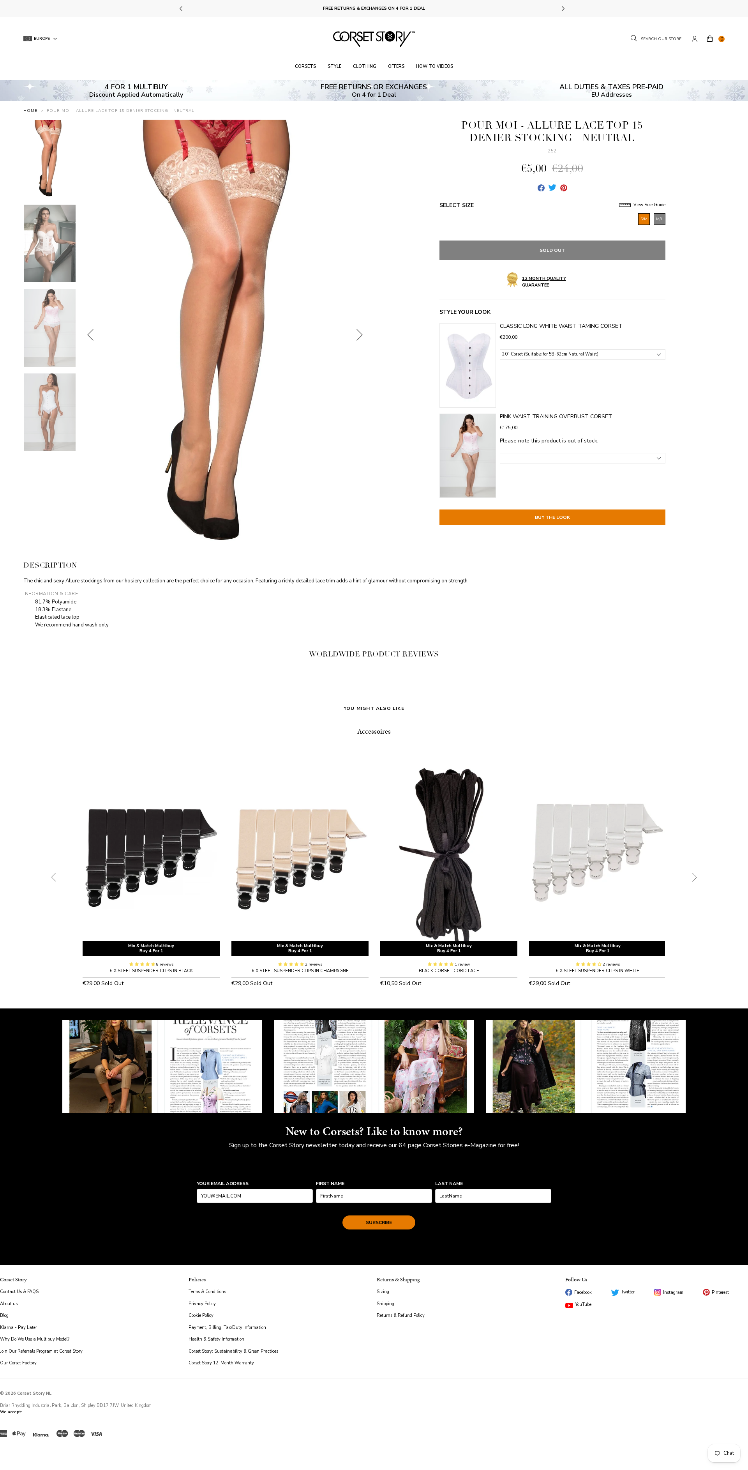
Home (30, 110)
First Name (330, 1183)
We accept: (11, 1412)
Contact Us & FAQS (19, 1292)
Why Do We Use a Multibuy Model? (34, 1339)
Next (562, 8)
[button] (142, 964)
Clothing (364, 66)
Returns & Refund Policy (401, 1315)
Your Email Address (223, 1183)
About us (9, 1304)
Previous (181, 8)
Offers (396, 66)
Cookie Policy (201, 1315)
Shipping (385, 1304)
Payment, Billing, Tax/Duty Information (227, 1327)
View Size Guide (648, 205)
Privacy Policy (202, 1304)
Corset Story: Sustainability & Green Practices (233, 1351)
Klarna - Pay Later (18, 1327)
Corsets (305, 66)
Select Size (456, 205)
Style (334, 66)
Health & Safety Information (216, 1339)
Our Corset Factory (18, 1363)
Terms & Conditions (207, 1292)
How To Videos (434, 66)
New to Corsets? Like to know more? (374, 1131)
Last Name (449, 1183)
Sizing (383, 1292)
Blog (4, 1315)
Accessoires (374, 731)
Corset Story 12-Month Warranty (221, 1363)
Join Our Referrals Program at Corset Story (41, 1351)
